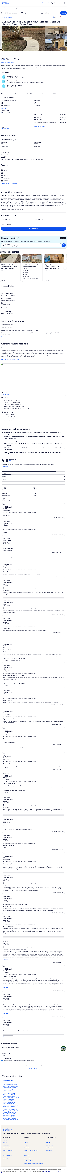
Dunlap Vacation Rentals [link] (9, 1114)
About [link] (25, 1140)
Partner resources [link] (6, 1147)
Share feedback (33, 1068)
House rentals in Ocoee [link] (9, 1102)
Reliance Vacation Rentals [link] (9, 1118)
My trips (53, 3)
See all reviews (8, 1037)
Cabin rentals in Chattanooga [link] (10, 1086)
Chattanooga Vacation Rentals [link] (10, 1111)
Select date (8, 219)
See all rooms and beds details (9, 183)
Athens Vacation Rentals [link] (9, 1106)
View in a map (5, 128)
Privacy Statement (48, 1171)
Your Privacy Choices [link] (28, 1160)
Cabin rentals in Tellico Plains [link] (10, 1095)
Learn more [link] (5, 467)
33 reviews (12, 461)
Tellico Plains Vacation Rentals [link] (10, 1119)
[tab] (8, 1080)
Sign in (60, 3)
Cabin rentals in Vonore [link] (9, 1093)
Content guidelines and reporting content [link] (33, 1163)
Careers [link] (26, 1142)
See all (2, 108)
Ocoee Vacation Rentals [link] (9, 1116)
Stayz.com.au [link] (49, 1150)
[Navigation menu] (64, 3)
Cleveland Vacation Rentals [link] (10, 1112)
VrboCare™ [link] (5, 1142)
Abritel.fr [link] (48, 1142)
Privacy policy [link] (27, 1155)
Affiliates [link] (26, 1145)
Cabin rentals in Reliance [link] (9, 1092)
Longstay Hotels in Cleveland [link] (10, 1084)
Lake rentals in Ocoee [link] (8, 1103)
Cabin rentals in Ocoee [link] (8, 1090)
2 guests (46, 14)
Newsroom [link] (26, 1147)
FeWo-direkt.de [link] (49, 1145)
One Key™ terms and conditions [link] (31, 1150)
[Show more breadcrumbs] (2, 7)
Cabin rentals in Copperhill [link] (9, 1089)
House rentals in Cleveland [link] (9, 1100)
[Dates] (29, 13)
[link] (62, 17)
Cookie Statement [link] (28, 1158)
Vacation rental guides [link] (7, 1150)
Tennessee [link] (7, 8)
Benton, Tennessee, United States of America (11, 14)
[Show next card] (65, 268)
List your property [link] (6, 1140)
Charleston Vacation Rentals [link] (10, 1109)
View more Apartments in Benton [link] (9, 359)
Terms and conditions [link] (29, 1153)
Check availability (33, 228)
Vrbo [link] (47, 1140)
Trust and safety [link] (6, 1145)
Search (64, 13)
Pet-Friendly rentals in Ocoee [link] (10, 1105)
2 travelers (8, 224)
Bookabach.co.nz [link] (49, 1147)
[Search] (64, 245)
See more (3, 337)
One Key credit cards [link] (7, 1153)
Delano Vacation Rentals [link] (9, 1115)
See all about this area (39, 126)
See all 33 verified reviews (7, 62)
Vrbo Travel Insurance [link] (7, 1155)
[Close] (64, 1170)
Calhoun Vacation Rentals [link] (9, 1108)
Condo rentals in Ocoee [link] (9, 1096)
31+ (64, 48)
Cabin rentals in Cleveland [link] (9, 1087)
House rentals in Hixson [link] (9, 1099)
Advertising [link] (5, 1158)
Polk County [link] (14, 8)
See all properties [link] (8, 17)
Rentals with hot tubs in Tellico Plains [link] (12, 1098)
